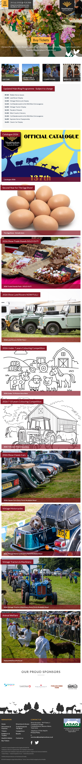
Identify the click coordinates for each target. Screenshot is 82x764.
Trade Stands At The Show (21, 727)
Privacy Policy (35, 732)
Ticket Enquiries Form (16, 753)
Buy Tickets (41, 40)
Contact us (19, 738)
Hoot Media (42, 759)
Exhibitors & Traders (6, 734)
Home (4, 724)
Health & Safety (7, 738)
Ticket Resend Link (28, 753)
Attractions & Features (6, 727)
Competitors (20, 731)
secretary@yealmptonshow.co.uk (42, 737)
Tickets (4, 731)
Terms (24, 759)
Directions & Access (22, 724)
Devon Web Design (31, 759)
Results (18, 733)
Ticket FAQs (5, 753)
